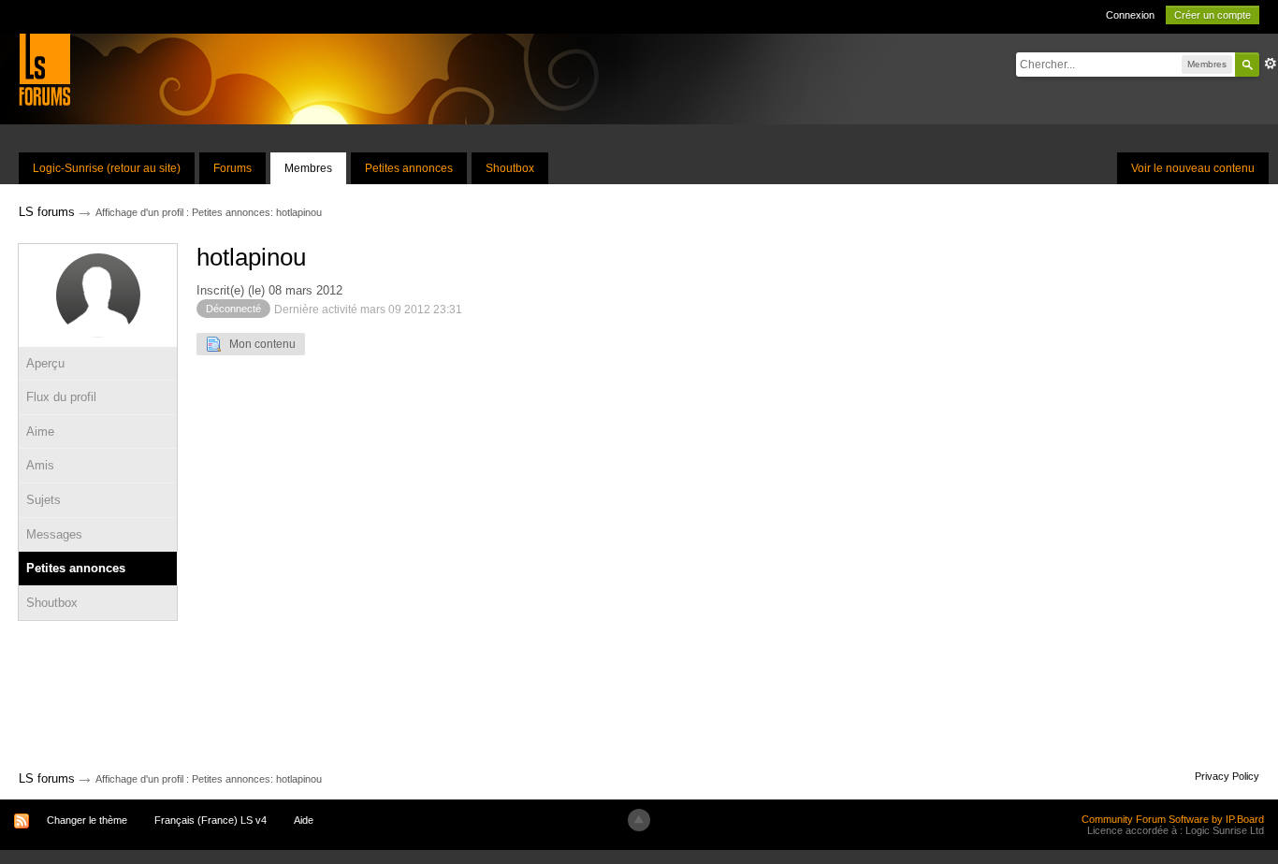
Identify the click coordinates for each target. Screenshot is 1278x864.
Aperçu (45, 363)
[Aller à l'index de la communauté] (44, 69)
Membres (308, 168)
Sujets (43, 500)
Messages (54, 534)
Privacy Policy (1227, 776)
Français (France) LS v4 (210, 820)
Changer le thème (87, 820)
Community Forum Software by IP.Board (1173, 819)
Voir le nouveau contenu (1193, 168)
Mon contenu (258, 344)
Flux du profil (61, 397)
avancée (1270, 63)
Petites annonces (409, 168)
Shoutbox (510, 168)
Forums (232, 168)
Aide (303, 820)
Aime (40, 432)
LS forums (47, 778)
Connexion (1130, 15)
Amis (40, 465)
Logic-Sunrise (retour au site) (107, 168)
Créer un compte (1212, 15)
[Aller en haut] (639, 820)
